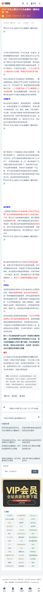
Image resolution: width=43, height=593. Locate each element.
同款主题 (20, 579)
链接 (23, 396)
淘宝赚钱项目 (33, 541)
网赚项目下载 (10, 555)
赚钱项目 (21, 562)
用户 (9, 544)
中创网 (21, 591)
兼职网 (21, 522)
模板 (9, 541)
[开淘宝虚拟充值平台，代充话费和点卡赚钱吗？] (11, 429)
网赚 (9, 551)
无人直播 (9, 537)
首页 (13, 23)
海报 (15, 396)
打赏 (8, 396)
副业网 (33, 526)
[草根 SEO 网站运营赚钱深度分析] (31, 447)
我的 (13, 591)
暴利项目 (21, 537)
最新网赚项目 (33, 537)
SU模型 (21, 519)
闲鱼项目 (21, 566)
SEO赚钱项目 (21, 515)
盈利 (33, 544)
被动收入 (21, 559)
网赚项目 (33, 551)
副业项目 (9, 530)
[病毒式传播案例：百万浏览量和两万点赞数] (11, 447)
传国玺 (33, 519)
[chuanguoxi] (3, 16)
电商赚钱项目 (21, 544)
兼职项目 (33, 522)
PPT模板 (9, 515)
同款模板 (11, 582)
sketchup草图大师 (10, 519)
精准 (21, 548)
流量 (21, 541)
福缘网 (30, 591)
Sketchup (33, 515)
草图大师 (9, 559)
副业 (21, 526)
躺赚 (33, 562)
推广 (9, 533)
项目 (33, 566)
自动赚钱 (21, 555)
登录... (7, 471)
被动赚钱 (33, 559)
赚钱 (9, 562)
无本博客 (8, 16)
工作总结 (21, 530)
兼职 (9, 522)
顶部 (38, 591)
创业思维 (9, 526)
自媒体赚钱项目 (33, 556)
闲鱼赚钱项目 (10, 566)
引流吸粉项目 (33, 530)
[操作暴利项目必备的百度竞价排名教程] (31, 429)
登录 (34, 3)
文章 (19, 23)
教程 (33, 533)
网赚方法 (21, 551)
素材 (33, 548)
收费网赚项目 (21, 533)
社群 (9, 548)
